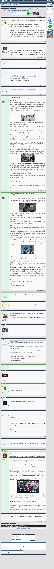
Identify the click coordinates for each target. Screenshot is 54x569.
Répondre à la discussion (5, 523)
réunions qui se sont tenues (17, 136)
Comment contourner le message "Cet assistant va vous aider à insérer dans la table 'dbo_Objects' (15, 547)
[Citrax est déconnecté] (5, 403)
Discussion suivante (26, 528)
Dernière (44, 8)
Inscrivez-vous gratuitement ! (15, 3)
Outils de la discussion (39, 16)
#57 (45, 410)
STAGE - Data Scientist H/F (16, 536)
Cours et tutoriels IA (28, 2)
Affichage (44, 16)
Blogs (19, 0)
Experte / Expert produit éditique (16, 539)
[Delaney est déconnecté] (5, 49)
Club (36, 0)
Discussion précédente (21, 528)
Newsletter (24, 0)
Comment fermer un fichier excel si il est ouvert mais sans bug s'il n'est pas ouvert (13, 549)
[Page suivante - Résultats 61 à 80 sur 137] (42, 8)
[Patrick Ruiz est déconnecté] (5, 456)
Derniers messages (2, 4)
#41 (45, 17)
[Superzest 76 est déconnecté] (5, 376)
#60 (45, 513)
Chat (21, 0)
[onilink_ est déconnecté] (5, 22)
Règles (18, 4)
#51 (45, 324)
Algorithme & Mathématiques (14, 525)
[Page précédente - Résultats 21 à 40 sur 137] (36, 8)
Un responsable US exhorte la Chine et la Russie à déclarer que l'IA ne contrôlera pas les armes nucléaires (19, 10)
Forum (3, 525)
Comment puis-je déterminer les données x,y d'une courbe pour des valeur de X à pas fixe (14, 546)
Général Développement (7, 525)
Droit (34, 0)
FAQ (16, 0)
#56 (45, 397)
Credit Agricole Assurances (17, 537)
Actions (6, 4)
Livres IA (32, 2)
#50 (45, 310)
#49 (45, 301)
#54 (45, 370)
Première (35, 8)
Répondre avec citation (40, 41)
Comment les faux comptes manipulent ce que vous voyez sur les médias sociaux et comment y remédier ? (14, 543)
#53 (45, 364)
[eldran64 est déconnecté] (5, 316)
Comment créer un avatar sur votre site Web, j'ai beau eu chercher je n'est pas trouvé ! (12, 544)
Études (31, 0)
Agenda (14, 4)
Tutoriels (13, 0)
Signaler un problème (13, 523)
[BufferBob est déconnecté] (5, 389)
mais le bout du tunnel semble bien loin (30, 237)
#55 (45, 383)
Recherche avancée (51, 4)
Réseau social (9, 4)
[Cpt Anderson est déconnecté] (5, 330)
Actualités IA (21, 2)
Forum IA (24, 2)
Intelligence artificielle (21, 525)
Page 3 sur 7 (31, 8)
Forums (10, 0)
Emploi (28, 0)
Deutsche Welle (14, 178)
